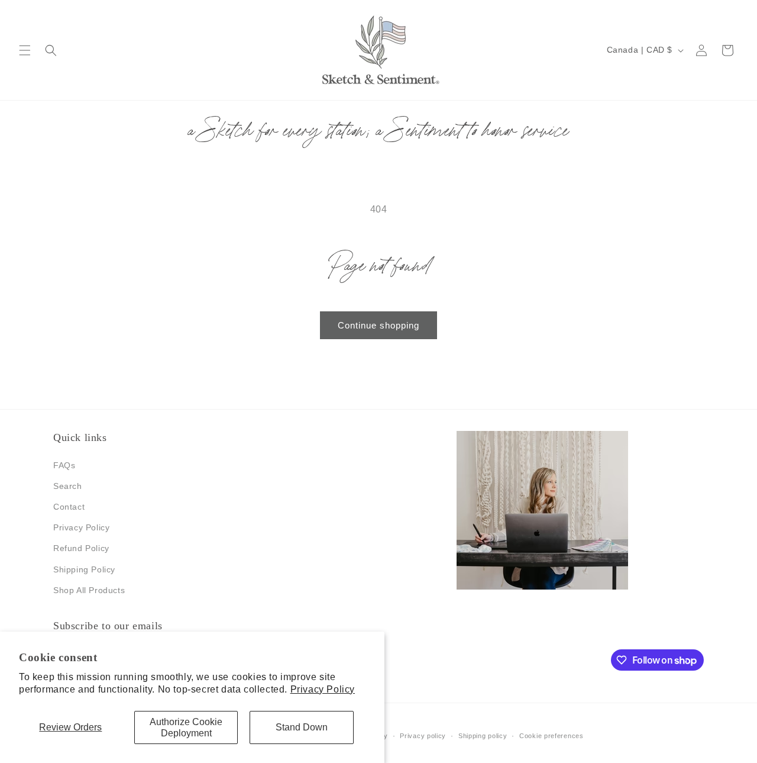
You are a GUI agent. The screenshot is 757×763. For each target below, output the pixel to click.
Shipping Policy (84, 569)
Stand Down (302, 727)
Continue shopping (378, 325)
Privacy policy (423, 735)
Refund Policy (81, 548)
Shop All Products (89, 590)
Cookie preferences (551, 735)
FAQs (64, 465)
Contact (69, 506)
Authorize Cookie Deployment (186, 727)
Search (67, 486)
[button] (25, 50)
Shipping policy (482, 735)
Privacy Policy (322, 689)
